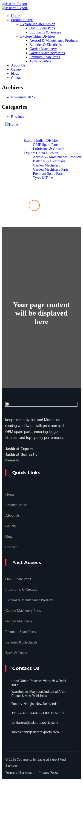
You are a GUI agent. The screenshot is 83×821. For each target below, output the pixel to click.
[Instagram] (29, 460)
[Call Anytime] (34, 205)
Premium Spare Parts (20, 632)
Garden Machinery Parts (23, 611)
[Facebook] (38, 449)
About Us (12, 515)
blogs (9, 536)
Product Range (16, 505)
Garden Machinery (19, 621)
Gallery (10, 526)
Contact (11, 547)
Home (9, 494)
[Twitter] (44, 448)
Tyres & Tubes (16, 653)
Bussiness (18, 117)
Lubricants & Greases (21, 589)
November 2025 (23, 97)
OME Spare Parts (18, 579)
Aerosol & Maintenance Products (29, 600)
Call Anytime (34, 219)
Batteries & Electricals (21, 642)
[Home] (11, 124)
